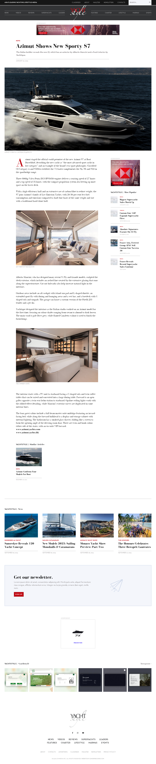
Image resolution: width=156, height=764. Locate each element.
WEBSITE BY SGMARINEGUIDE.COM (92, 758)
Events (148, 13)
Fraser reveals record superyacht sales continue (128, 264)
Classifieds (76, 2)
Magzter (96, 2)
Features (94, 13)
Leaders (62, 13)
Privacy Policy (110, 752)
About (86, 2)
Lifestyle (122, 13)
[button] (16, 680)
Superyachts (47, 13)
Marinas (136, 13)
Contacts (121, 2)
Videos (18, 13)
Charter (108, 13)
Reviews (31, 13)
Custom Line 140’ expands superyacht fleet (129, 215)
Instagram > (146, 663)
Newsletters (109, 2)
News (7, 13)
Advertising (63, 752)
